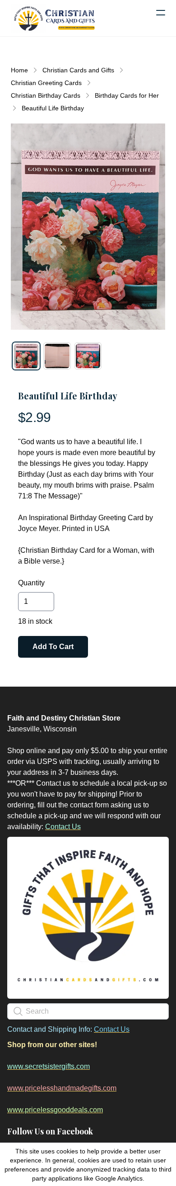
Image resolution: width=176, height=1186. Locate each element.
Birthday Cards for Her (127, 95)
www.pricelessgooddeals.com (55, 1110)
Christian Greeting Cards (46, 82)
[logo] (54, 18)
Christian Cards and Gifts (78, 70)
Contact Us (63, 826)
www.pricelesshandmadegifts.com (61, 1088)
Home (19, 70)
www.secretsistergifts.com (48, 1066)
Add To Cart (53, 646)
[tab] (26, 356)
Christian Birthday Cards (45, 95)
